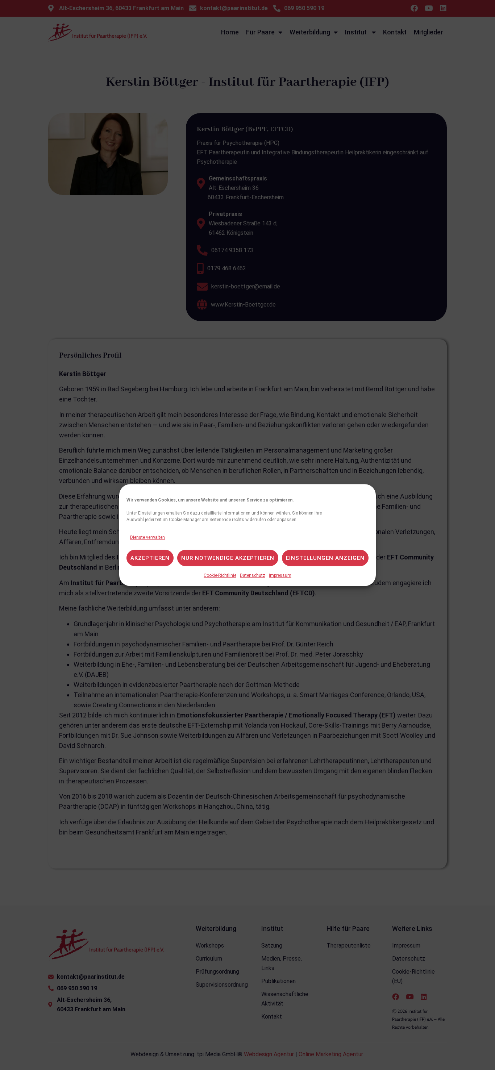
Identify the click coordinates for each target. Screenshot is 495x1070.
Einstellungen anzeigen (325, 558)
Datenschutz (252, 575)
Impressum (280, 575)
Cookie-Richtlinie (220, 575)
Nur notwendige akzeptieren (227, 558)
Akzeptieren (150, 558)
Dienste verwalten (147, 537)
